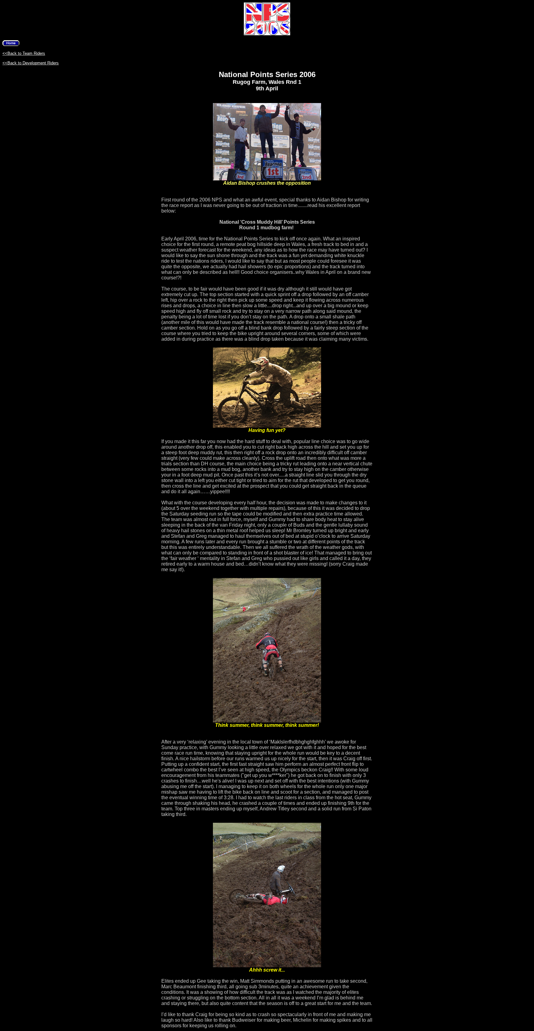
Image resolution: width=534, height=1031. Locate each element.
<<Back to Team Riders (23, 53)
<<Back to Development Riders (30, 63)
